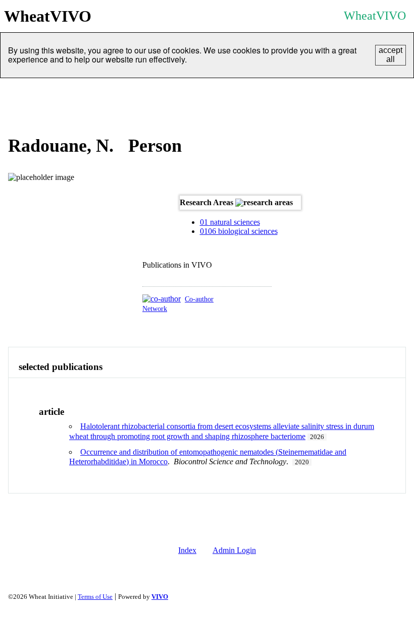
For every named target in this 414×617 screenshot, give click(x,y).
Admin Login (234, 550)
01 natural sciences (230, 222)
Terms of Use (95, 596)
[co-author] (161, 298)
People (57, 90)
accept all (390, 55)
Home (18, 90)
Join (363, 90)
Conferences (317, 90)
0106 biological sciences (239, 231)
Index (187, 550)
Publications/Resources (238, 90)
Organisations (111, 90)
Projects (167, 90)
